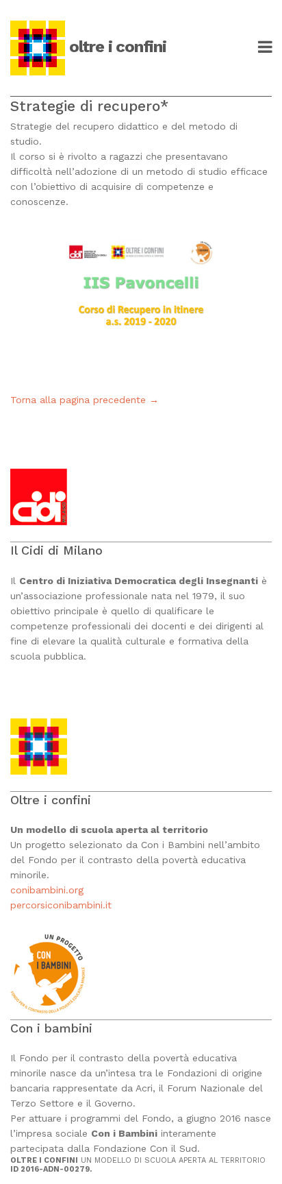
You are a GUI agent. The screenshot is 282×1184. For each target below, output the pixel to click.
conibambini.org (48, 889)
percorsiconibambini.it (61, 904)
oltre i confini (117, 46)
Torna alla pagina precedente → (84, 399)
